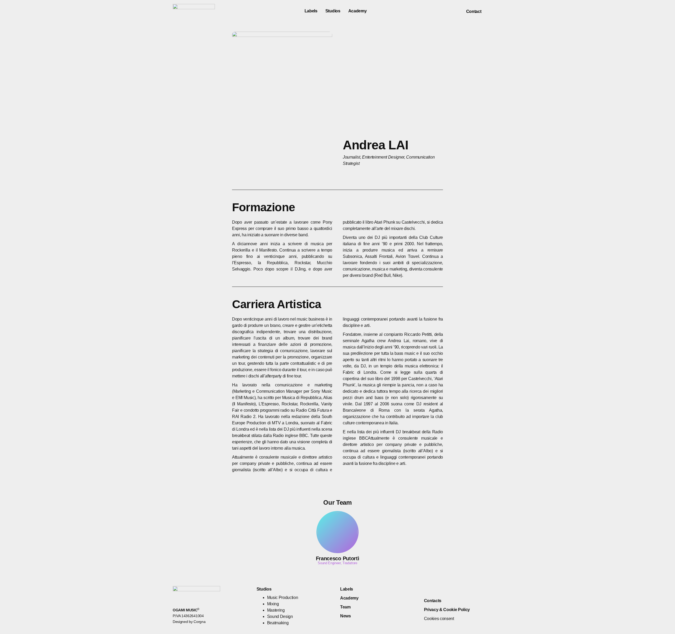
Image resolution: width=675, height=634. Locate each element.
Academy (357, 11)
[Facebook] (489, 11)
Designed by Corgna (189, 622)
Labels (311, 11)
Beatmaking (278, 623)
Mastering (276, 610)
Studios (332, 11)
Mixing (273, 604)
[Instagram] (499, 11)
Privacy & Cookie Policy (447, 609)
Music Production (282, 597)
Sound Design (280, 616)
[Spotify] (446, 589)
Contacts (432, 600)
